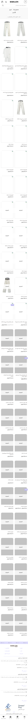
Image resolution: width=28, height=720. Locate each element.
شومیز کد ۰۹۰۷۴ (24, 296)
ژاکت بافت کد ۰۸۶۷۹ (23, 428)
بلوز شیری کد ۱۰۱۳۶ (9, 220)
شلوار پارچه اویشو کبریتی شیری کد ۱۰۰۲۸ (21, 93)
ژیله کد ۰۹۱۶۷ (11, 144)
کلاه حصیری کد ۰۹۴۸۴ (9, 119)
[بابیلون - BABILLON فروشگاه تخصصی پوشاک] (14, 2)
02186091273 (18, 664)
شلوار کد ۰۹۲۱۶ (24, 271)
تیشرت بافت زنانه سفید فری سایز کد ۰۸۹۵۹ (21, 349)
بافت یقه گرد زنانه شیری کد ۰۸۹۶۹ (7, 322)
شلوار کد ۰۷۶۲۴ (10, 532)
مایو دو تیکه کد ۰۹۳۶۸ (9, 246)
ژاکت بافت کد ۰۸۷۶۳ (9, 402)
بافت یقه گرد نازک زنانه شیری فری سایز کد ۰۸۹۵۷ (7, 349)
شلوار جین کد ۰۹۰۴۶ (9, 296)
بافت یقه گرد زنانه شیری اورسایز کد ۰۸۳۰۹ (7, 454)
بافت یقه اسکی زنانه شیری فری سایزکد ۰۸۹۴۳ (21, 376)
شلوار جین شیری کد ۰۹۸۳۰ (22, 119)
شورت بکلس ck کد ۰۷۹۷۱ (8, 506)
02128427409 (19, 667)
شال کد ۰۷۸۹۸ (10, 480)
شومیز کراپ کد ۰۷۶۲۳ (23, 557)
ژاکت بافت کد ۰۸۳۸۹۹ (9, 428)
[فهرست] (25, 1)
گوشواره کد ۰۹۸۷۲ (23, 195)
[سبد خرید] (2, 2)
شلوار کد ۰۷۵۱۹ (10, 582)
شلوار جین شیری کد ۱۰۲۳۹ (22, 40)
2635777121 (17, 695)
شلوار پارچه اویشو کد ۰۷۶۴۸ (22, 532)
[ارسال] (2, 5)
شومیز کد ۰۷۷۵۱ (24, 506)
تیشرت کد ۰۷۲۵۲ (10, 633)
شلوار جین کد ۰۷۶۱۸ (9, 557)
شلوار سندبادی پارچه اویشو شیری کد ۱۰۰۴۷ (21, 66)
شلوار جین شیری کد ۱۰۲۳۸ (8, 40)
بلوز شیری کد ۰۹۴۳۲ (23, 246)
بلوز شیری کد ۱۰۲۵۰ (23, 220)
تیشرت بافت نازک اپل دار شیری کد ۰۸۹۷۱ (21, 322)
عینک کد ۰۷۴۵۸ (10, 608)
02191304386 (16, 682)
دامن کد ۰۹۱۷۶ (24, 144)
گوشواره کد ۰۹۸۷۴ (10, 170)
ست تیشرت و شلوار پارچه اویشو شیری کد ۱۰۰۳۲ (7, 66)
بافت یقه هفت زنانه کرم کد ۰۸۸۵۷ (8, 376)
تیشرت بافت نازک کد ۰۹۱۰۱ (8, 271)
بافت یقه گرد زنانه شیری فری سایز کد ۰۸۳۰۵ (21, 480)
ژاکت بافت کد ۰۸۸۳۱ (23, 402)
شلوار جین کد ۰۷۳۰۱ (23, 633)
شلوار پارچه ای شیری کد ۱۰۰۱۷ (8, 92)
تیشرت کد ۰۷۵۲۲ (24, 582)
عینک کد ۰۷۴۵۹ (24, 608)
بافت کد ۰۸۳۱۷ (24, 453)
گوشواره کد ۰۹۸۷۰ (10, 195)
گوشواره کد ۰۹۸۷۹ (23, 170)
